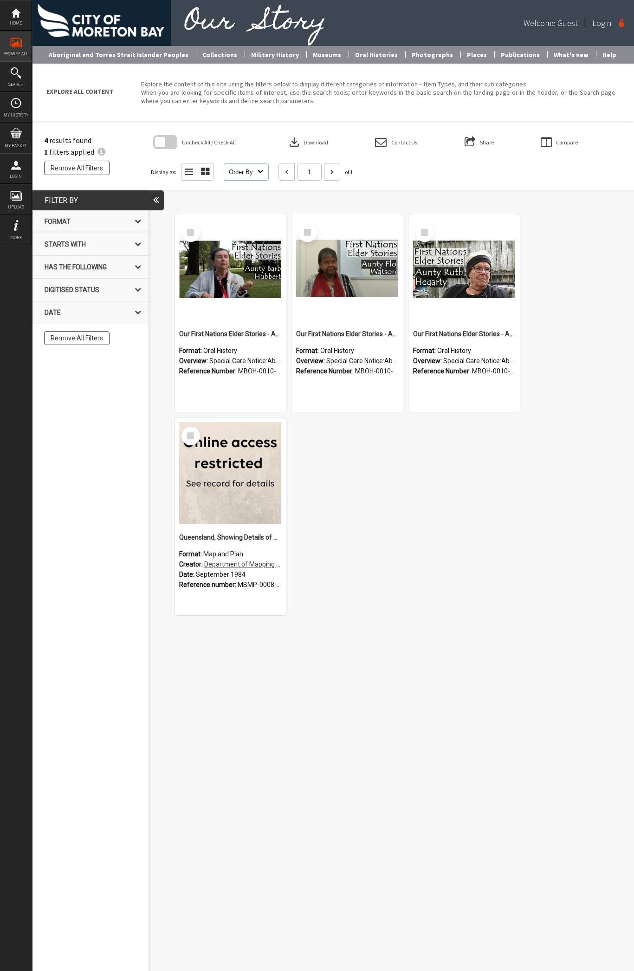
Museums (327, 55)
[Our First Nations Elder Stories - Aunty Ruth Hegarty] (464, 270)
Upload (16, 207)
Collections (219, 55)
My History (16, 115)
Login (16, 176)
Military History (275, 55)
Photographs (432, 55)
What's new (571, 55)
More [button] (16, 238)
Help (609, 55)
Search (16, 84)
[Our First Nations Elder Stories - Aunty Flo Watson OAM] (347, 270)
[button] (396, 142)
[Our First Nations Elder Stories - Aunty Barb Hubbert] (230, 270)
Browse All (15, 54)
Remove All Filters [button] (77, 168)
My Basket (16, 146)
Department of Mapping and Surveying (261, 564)
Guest (567, 23)
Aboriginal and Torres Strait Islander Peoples (118, 55)
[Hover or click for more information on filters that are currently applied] (101, 151)
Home (16, 23)
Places (477, 55)
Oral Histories (376, 55)
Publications (520, 55)
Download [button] (307, 142)
